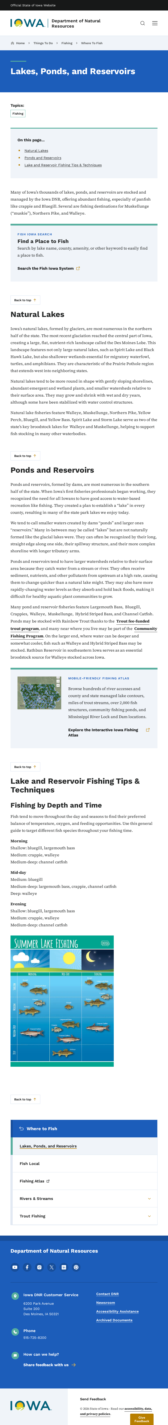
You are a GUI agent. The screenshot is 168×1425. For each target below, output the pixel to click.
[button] (142, 1419)
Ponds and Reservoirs (42, 158)
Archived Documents (114, 1320)
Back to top (22, 300)
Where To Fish (92, 43)
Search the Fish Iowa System (46, 268)
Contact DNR (107, 1294)
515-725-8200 (34, 1338)
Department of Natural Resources (76, 23)
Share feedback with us (46, 1364)
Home (20, 43)
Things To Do (43, 43)
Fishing (66, 43)
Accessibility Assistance (117, 1311)
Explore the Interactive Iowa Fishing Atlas (103, 732)
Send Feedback (93, 1399)
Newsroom (105, 1303)
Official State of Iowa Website (33, 5)
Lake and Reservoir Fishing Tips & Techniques (63, 165)
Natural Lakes (36, 151)
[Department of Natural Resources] (28, 23)
